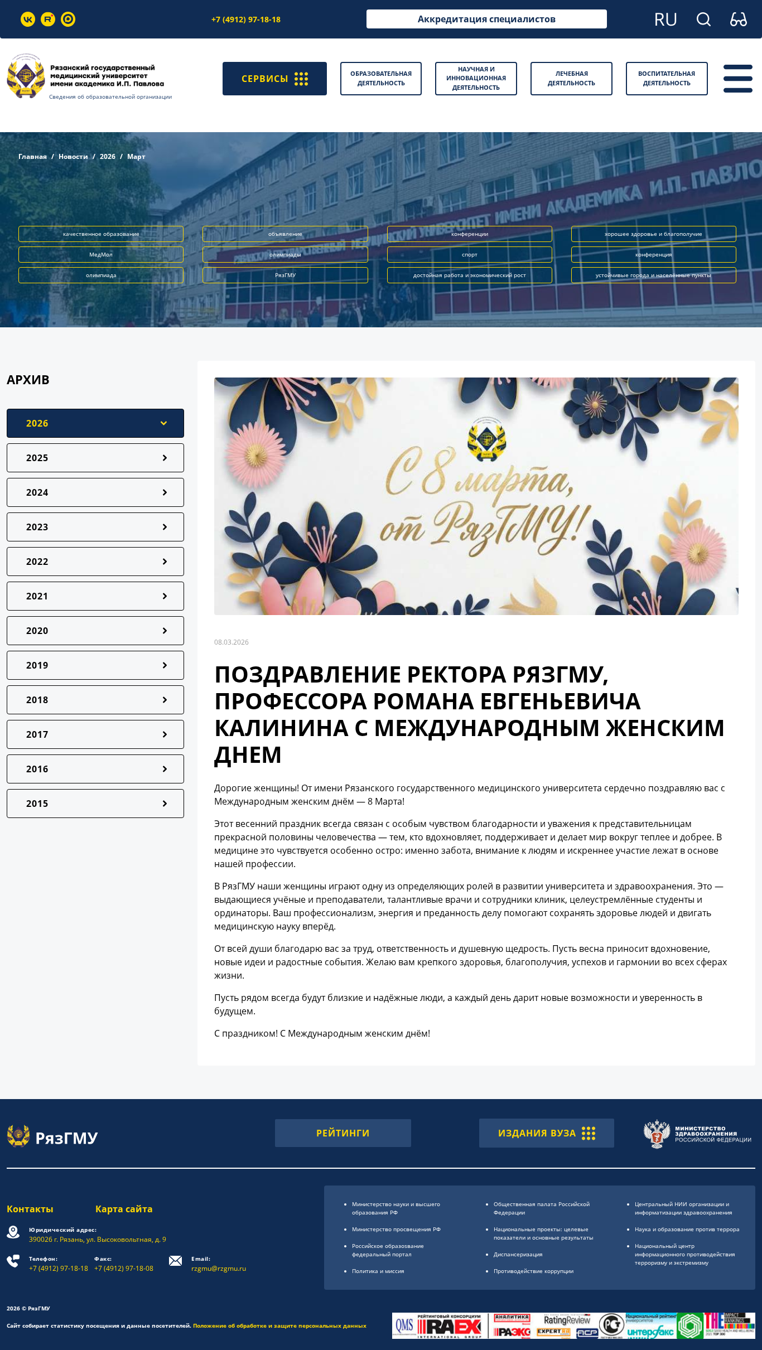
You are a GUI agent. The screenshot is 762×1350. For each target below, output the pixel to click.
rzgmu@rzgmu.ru (218, 1264)
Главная (32, 156)
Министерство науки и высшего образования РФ (396, 1208)
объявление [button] (285, 234)
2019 (37, 665)
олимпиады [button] (285, 254)
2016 (37, 769)
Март (136, 156)
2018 (37, 700)
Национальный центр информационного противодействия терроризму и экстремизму (685, 1254)
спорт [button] (470, 254)
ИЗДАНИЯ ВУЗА (537, 1133)
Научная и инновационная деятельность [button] (476, 78)
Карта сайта (124, 1209)
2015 (37, 803)
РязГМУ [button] (285, 275)
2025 (37, 458)
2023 (37, 527)
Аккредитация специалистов (487, 19)
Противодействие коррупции (533, 1271)
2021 (37, 596)
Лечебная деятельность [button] (571, 78)
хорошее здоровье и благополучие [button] (653, 234)
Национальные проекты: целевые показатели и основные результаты (544, 1233)
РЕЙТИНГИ (343, 1133)
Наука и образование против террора (687, 1229)
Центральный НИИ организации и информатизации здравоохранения (683, 1208)
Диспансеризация (518, 1254)
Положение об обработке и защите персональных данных (279, 1325)
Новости (73, 156)
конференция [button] (653, 254)
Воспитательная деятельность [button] (666, 78)
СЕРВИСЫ (265, 78)
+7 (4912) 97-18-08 (123, 1264)
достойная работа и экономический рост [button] (469, 275)
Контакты (30, 1209)
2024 (37, 492)
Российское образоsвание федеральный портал (388, 1250)
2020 (37, 631)
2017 (37, 734)
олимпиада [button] (101, 275)
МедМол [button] (101, 254)
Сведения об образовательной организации (110, 96)
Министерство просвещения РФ (396, 1229)
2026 (107, 156)
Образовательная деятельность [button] (381, 78)
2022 (37, 561)
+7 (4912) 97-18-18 (246, 19)
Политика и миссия (378, 1271)
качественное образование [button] (101, 234)
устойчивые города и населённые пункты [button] (653, 275)
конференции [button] (469, 234)
